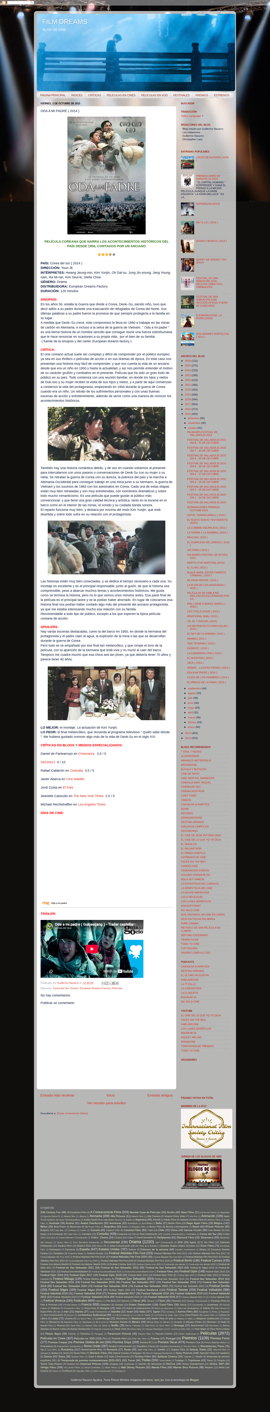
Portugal (171, 1338)
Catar (150, 1230)
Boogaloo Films (139, 1227)
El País (68, 787)
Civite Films (72, 1234)
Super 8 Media (95, 1356)
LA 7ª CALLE (188, 984)
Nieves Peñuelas (133, 1325)
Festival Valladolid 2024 (95, 1297)
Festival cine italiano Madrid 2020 (89, 1264)
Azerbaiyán (133, 1223)
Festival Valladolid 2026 (219, 1297)
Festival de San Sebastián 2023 (164, 1267)
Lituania (69, 1318)
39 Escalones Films (77, 1212)
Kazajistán (203, 1312)
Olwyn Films (135, 1329)
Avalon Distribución (91, 1223)
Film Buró (111, 1301)
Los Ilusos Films (84, 1318)
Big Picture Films (92, 1227)
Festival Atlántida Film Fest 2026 (153, 1261)
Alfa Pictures (118, 1216)
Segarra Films (178, 1349)
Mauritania (87, 1322)
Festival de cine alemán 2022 (202, 1264)
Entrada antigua (160, 1095)
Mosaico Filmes (194, 1322)
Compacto (122, 1234)
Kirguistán (225, 1312)
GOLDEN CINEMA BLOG (195, 875)
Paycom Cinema (163, 1334)
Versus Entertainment (193, 1364)
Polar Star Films (139, 1339)
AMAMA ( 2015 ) (196, 638)
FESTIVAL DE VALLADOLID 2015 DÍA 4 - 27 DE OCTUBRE (206, 473)
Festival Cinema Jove (120, 1264)
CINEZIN (186, 800)
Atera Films (198, 1219)
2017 (188, 404)
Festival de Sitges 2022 (202, 1267)
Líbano (43, 1318)
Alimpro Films (137, 1216)
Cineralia (76, 770)
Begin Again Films (197, 1223)
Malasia (180, 1318)
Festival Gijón (188, 1271)
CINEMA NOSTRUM (192, 791)
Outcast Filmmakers (154, 1329)
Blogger (194, 1380)
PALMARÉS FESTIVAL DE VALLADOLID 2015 (202, 434)
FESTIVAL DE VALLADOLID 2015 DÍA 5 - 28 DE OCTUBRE (206, 465)
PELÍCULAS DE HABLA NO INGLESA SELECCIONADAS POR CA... (208, 596)
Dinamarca (207, 1237)
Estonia (132, 1249)
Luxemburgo (102, 1318)
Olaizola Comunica (102, 1329)
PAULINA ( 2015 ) (197, 537)
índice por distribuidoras (188, 1308)
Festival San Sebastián (130, 1278)
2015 (188, 414)
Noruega (179, 1325)
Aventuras (115, 1223)
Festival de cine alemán (174, 1264)
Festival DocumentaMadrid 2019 (139, 1272)
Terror (131, 1360)
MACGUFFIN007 (191, 905)
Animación (208, 1216)
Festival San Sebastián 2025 (151, 1286)
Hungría (104, 1308)
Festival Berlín (183, 1260)
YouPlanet (67, 1371)
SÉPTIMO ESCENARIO (194, 935)
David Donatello (145, 1237)
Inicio (111, 1095)
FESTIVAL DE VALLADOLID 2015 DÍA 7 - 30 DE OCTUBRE (206, 449)
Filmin (161, 1300)
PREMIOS (201, 95)
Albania (82, 1216)
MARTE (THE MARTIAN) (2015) (206, 562)
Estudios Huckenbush (185, 1249)
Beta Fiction (60, 1226)
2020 (188, 389)
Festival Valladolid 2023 (64, 1297)
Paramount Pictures (119, 1333)
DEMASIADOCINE (191, 817)
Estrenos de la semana (154, 1249)
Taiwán (198, 1356)
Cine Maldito (75, 779)
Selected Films (219, 1350)
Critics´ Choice (99, 1237)
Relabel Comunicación (120, 1346)
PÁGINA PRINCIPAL (53, 95)
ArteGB (156, 1219)
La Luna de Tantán (142, 1315)
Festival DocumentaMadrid (74, 1271)
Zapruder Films (83, 1371)
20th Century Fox (50, 1212)
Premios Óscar (167, 1342)
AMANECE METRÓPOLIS (196, 760)
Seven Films (79, 1353)
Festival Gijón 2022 (185, 1275)
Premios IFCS (147, 1342)
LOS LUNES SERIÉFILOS (196, 901)
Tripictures (194, 1360)
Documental (112, 1242)
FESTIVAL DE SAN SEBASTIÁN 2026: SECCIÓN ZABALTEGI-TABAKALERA (209, 283)
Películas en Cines (52, 1338)
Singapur (137, 1353)
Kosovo (70, 1315)
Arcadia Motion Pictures (111, 1220)
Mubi (223, 1322)
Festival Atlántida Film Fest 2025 (117, 1261)
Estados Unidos (109, 1249)
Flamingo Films (218, 1301)
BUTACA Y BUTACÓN (193, 769)
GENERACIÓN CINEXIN (195, 870)
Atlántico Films (213, 1220)
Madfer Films (158, 1318)
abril (191, 712)
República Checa (145, 1346)
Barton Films (174, 1223)
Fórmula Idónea (70, 1305)
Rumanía (112, 1349)
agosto (192, 693)
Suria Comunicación (119, 1356)
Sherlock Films (98, 1353)
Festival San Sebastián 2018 (179, 1282)
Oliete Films (120, 1329)
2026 (188, 360)
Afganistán (225, 1212)
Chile (161, 1230)
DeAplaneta (164, 1237)
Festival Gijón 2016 (51, 1275)
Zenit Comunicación (102, 1371)
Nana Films (76, 1325)
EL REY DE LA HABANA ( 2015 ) (206, 633)
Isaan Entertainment (98, 1312)
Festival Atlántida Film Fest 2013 (170, 1253)
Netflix (114, 1325)
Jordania (170, 1312)
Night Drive (150, 1325)
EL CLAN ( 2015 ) (197, 567)
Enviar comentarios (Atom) (72, 1113)
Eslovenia (70, 1249)
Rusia (127, 1349)
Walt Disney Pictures (133, 1367)
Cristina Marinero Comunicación (73, 1238)
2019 (188, 394)
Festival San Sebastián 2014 (207, 1279)
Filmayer (150, 1301)
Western (209, 1367)
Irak (58, 1312)
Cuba (130, 1237)
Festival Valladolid (209, 1289)
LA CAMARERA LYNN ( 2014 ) (204, 653)
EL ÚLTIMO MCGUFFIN (195, 975)
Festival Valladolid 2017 (121, 1293)
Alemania (96, 1216)
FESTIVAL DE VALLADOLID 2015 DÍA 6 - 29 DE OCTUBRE (206, 457)
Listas (54, 1318)
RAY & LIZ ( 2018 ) (207, 222)
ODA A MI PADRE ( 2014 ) (202, 672)
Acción (171, 1212)
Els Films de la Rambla (146, 1246)
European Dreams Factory (95, 988)
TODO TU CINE (190, 944)
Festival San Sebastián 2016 (98, 1282)
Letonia (222, 1315)
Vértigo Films (48, 1367)
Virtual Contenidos (92, 1367)
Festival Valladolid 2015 (54, 1293)
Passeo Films (144, 1334)
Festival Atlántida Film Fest (127, 1253)
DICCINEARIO (189, 831)
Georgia (119, 1304)
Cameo (83, 1230)
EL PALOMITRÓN (191, 848)
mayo (191, 707)
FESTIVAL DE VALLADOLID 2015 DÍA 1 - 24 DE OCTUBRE (206, 496)
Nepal (104, 1325)
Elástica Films (84, 1246)
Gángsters (105, 1304)
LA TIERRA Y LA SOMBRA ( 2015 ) (207, 532)
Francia (86, 1304)
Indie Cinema (220, 1308)
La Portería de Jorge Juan (166, 1315)
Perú (105, 1338)
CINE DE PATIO (190, 773)
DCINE (185, 809)
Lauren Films (209, 1315)
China (174, 1230)
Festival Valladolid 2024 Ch (129, 1297)
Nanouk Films (91, 1325)
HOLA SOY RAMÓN (192, 879)
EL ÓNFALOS (189, 844)
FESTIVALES (181, 95)
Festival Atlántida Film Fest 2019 (89, 1257)
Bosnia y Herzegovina (177, 1226)
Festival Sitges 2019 (89, 1290)
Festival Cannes (211, 1260)
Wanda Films (159, 1367)
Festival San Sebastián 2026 (189, 1286)
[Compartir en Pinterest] (117, 983)
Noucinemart (197, 1325)
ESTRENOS (221, 95)
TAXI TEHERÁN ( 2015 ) (201, 643)
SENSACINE (188, 1041)
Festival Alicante (95, 1253)
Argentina (141, 1219)
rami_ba (159, 1380)
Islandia (115, 1311)
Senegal (44, 1353)
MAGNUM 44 (188, 997)
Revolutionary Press (212, 1346)
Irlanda (79, 1311)
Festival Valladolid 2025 (161, 1297)
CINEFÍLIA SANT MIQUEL (196, 782)
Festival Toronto (177, 1289)
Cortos (226, 1234)
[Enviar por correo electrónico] (103, 983)
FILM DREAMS (64, 21)
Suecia (48, 1356)
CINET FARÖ (188, 795)
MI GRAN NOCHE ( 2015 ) (202, 580)
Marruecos (54, 1322)
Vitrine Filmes (111, 1367)
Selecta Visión (198, 1349)
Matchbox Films (71, 1322)
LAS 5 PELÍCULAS (192, 897)
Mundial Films (46, 1325)
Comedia (103, 1233)
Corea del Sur (61, 988)
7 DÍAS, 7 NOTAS (191, 751)
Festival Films (165, 1271)
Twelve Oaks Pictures (51, 1364)
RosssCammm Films (92, 1349)
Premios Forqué (57, 1342)
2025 (188, 365)
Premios (189, 1338)
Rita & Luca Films (48, 1350)
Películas (117, 988)
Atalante (184, 1219)
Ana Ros (193, 1216)
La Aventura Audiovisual (92, 1315)
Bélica (43, 1226)
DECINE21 (187, 813)
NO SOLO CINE (190, 910)
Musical (61, 1325)
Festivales (80, 1300)
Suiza (61, 1356)
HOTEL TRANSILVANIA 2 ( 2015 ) (206, 515)
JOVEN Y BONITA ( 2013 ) (211, 241)
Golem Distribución (140, 1304)
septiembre (195, 688)
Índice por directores (164, 1308)
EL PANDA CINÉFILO (193, 853)
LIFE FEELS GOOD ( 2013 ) (203, 611)
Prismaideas (46, 1346)
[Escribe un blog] (107, 983)
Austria (70, 1223)
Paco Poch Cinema (220, 1329)
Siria (148, 1353)
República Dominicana (170, 1346)
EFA (180, 1242)
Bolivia (125, 1227)
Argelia (129, 1220)
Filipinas (98, 1301)
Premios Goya (121, 1342)
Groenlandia (197, 1305)
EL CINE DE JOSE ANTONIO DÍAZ (201, 835)
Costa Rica (50, 1238)
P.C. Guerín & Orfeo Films (179, 1329)
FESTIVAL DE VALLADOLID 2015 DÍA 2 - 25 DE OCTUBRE (206, 488)
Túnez (210, 1360)
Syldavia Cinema (167, 1356)
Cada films (59, 1230)
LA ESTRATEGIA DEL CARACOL (200, 883)
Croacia (118, 1237)
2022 (188, 380)
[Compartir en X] (110, 983)
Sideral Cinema (121, 1353)
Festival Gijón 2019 (138, 1275)
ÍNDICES (76, 95)
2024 (188, 370)
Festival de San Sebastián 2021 (75, 1267)
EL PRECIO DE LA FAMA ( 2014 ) (206, 682)
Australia (54, 1223)
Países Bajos (53, 1333)
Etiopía (202, 1249)
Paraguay (99, 1334)
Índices (206, 1308)
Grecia (183, 1304)
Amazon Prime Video (175, 1216)
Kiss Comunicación (53, 1315)
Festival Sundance (147, 1290)
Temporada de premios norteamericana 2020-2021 (91, 1360)
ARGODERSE (189, 765)
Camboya (72, 1230)
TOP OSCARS (189, 948)
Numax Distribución (80, 1329)
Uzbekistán (129, 1364)
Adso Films (187, 1212)
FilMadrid (125, 1301)
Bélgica (218, 1223)
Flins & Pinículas (48, 1304)
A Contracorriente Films (105, 1212)
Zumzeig (118, 1371)
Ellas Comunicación (120, 1246)
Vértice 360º (216, 1364)
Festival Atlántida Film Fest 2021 (167, 1257)
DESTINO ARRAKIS (192, 822)
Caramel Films (132, 1230)
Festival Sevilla (219, 1285)
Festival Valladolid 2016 (87, 1293)
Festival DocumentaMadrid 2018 (106, 1272)
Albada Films (69, 1216)
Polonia (155, 1338)
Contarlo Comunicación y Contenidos (179, 1234)
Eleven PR (101, 1246)
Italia (142, 1311)
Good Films (166, 1304)
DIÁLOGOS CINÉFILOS (195, 826)
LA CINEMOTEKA (191, 988)
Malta (190, 1318)
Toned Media (165, 1360)
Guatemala (212, 1304)
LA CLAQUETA (189, 992)
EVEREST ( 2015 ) (198, 648)
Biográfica (110, 1226)
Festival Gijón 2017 (81, 1275)
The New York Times (88, 796)
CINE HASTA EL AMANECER (197, 778)
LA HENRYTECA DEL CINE (196, 888)
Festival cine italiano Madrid (54, 1264)
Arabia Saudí (90, 1219)
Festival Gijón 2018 (110, 1275)
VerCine (170, 1364)
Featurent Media (75, 1253)
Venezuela (156, 1364)
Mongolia (178, 1322)
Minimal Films (153, 1322)
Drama (74, 988)
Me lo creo (100, 1322)
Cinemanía (86, 753)
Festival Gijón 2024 (208, 1275)
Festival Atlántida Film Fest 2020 (128, 1256)
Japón (156, 1311)
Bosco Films (156, 1226)
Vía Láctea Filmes (72, 1367)
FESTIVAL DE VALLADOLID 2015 (206, 502)
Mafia (171, 1318)
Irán (66, 1311)
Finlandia (176, 1301)
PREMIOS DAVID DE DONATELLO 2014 (208, 177)
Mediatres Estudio (118, 1322)
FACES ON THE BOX (193, 861)
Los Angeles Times (92, 804)
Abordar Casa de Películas (145, 1212)
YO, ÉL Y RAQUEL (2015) (202, 621)
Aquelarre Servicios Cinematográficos (63, 1220)
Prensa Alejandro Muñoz (215, 1342)
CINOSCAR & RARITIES (195, 804)
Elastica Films (65, 1246)
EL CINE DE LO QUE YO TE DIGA (201, 839)
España (85, 1249)
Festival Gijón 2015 (215, 1271)
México (136, 1322)
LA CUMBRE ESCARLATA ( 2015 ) (207, 527)
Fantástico (58, 1253)
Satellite (161, 1349)
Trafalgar (179, 1360)
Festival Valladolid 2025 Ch (193, 1297)
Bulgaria (44, 1230)
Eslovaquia (55, 1249)
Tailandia (187, 1357)
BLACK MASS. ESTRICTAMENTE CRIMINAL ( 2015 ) (206, 574)
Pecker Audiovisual (187, 1334)
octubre (192, 428)
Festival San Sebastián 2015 (57, 1282)
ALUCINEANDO (190, 756)
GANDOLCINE (189, 866)
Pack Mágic (200, 1329)
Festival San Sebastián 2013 (169, 1279)
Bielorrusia (75, 1226)
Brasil (195, 1226)
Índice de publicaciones (139, 1308)
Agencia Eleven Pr (52, 1216)
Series (66, 1353)
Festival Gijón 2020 (163, 1275)
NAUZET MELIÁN (191, 1037)
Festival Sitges (58, 1289)
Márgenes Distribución (207, 1318)
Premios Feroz (220, 1338)
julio (190, 698)
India (118, 1308)
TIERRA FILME (190, 939)
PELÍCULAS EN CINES (121, 95)
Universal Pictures (90, 1364)
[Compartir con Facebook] (114, 983)
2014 (188, 733)
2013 (188, 738)
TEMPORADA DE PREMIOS (197, 1046)
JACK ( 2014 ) (195, 662)
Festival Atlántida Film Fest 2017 (209, 1253)
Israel (130, 1311)
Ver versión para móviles (106, 1103)
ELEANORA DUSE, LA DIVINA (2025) (209, 317)
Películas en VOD (84, 1338)
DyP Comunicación (164, 1242)
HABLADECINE (190, 979)
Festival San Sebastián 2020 (70, 1286)
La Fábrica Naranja (120, 1315)
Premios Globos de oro (88, 1342)
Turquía (221, 1360)
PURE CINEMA (190, 923)
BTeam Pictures (215, 1226)
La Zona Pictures (190, 1315)
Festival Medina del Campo (97, 1279)
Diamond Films (185, 1237)
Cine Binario (214, 1230)
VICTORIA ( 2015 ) (198, 550)
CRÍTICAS (94, 95)
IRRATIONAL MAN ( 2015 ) (203, 616)
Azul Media (147, 1223)
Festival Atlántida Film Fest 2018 (54, 1257)
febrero (192, 722)
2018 (188, 399)
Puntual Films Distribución (68, 1346)
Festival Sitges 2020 (119, 1290)
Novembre (214, 1325)
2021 (188, 385)
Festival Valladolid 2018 (155, 1293)
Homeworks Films (72, 1308)
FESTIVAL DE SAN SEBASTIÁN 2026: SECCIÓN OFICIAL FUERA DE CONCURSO (211, 301)
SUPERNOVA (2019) (208, 204)
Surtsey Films (143, 1356)
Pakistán (72, 1334)
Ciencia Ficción (193, 1230)
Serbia (54, 1353)
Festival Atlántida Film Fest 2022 (202, 1257)
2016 (188, 409)
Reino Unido (92, 1346)
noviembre (194, 423)
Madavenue (138, 1318)
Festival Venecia (54, 1300)
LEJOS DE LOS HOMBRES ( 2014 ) (208, 677)
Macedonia (121, 1318)
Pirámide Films (119, 1338)
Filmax (137, 1300)
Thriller (146, 1360)
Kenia (214, 1312)
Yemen (55, 1371)
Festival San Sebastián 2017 (138, 1282)
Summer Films (77, 1357)
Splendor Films (207, 1353)
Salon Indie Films (145, 1350)
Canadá (95, 1230)
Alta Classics (153, 1216)
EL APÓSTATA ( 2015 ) (200, 658)
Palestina (85, 1334)
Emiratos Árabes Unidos (173, 1246)
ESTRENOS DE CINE (193, 857)
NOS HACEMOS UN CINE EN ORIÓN (203, 914)
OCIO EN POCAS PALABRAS (198, 919)
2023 (188, 375)
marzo (192, 717)
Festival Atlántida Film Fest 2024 (83, 1261)
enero (191, 727)
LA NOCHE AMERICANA (195, 892)
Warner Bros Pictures (185, 1367)
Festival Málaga (63, 1278)
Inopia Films (46, 1311)
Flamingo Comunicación (196, 1301)
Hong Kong (90, 1308)
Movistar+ (212, 1322)
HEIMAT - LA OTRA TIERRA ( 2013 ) (208, 667)
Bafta (159, 1223)
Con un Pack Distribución (144, 1234)
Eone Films (207, 1245)
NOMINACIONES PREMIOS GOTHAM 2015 (203, 509)
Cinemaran (57, 1234)
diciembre (194, 418)
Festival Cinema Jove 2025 (148, 1264)
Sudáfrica (225, 1353)
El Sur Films (207, 1242)
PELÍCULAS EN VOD (154, 95)
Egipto (193, 1242)
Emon (192, 1246)
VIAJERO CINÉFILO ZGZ (195, 952)
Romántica (67, 1349)
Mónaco (166, 1322)
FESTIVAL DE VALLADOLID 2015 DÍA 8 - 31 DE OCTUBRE (206, 441)
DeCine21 (48, 762)
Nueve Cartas (59, 1329)
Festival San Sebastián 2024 (110, 1286)
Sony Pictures (184, 1353)
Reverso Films (190, 1346)
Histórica (55, 1308)
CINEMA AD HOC (191, 786)
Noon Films (164, 1325)
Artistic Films (170, 1219)
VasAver (142, 1364)
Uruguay (114, 1364)
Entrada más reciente (57, 1095)
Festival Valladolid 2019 (189, 1293)
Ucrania (71, 1364)
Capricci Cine (113, 1230)
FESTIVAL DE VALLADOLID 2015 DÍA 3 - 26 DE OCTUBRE (206, 480)
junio (191, 703)
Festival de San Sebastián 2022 (119, 1267)
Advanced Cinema (208, 1212)
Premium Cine (193, 1342)
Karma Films (185, 1311)
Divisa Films (63, 1242)
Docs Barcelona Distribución (86, 1242)
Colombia (86, 1234)
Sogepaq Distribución (162, 1353)
